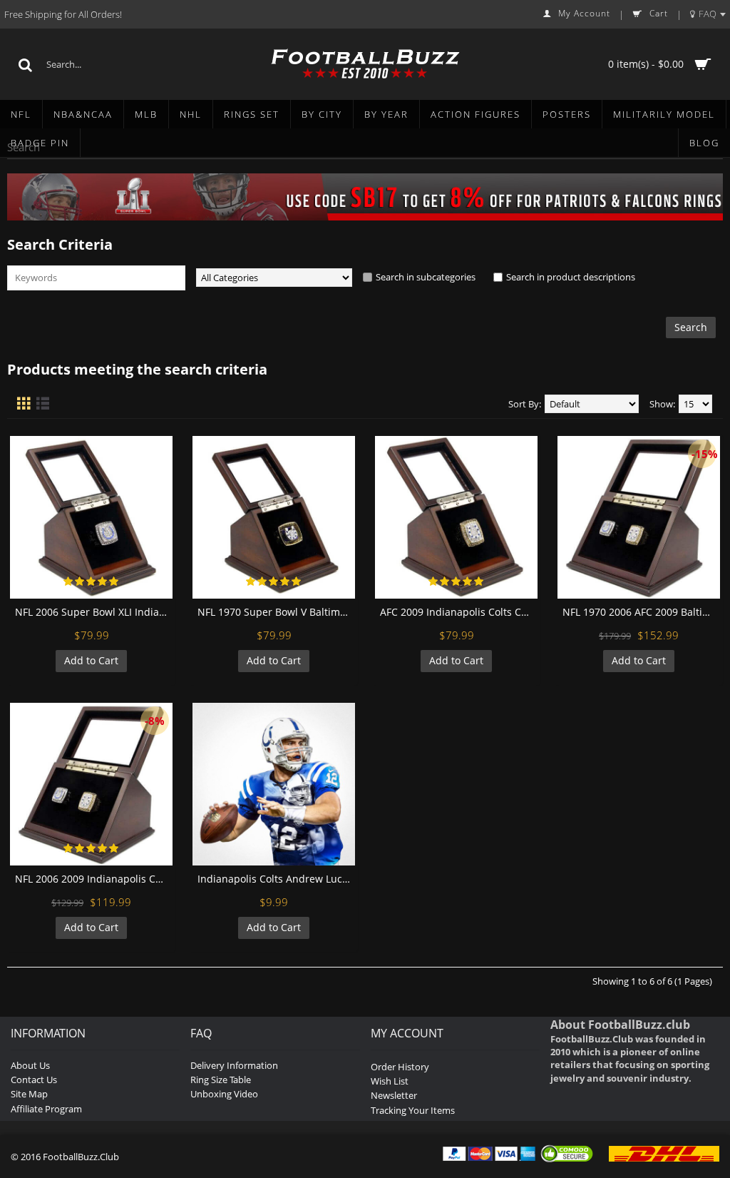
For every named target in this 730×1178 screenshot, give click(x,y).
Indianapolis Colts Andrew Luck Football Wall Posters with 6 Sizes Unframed (276, 878)
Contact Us (34, 1079)
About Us (30, 1065)
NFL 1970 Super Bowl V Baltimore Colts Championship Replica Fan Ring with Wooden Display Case (276, 612)
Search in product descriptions (570, 276)
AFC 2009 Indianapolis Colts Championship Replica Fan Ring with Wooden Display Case (459, 612)
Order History (400, 1066)
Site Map (29, 1093)
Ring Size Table (220, 1079)
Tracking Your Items (413, 1110)
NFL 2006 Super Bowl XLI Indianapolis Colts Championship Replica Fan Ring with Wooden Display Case (94, 612)
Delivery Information (234, 1065)
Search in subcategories (425, 276)
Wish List (389, 1081)
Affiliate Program (46, 1108)
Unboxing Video (224, 1093)
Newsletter (394, 1095)
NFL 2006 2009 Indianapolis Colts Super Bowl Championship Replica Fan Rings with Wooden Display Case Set (94, 878)
